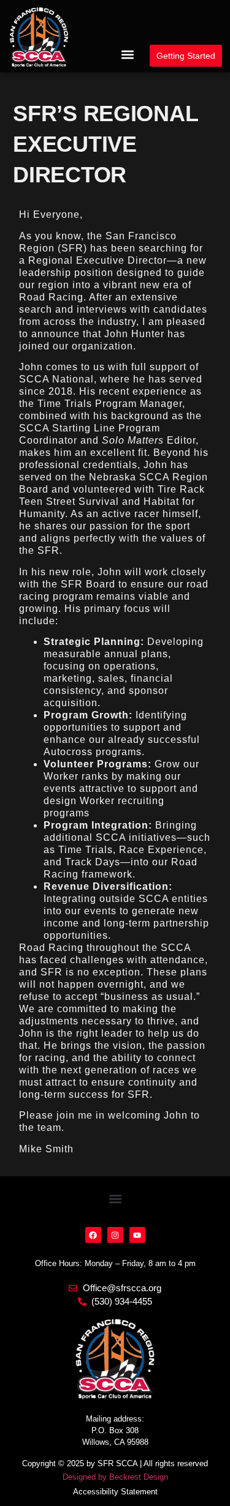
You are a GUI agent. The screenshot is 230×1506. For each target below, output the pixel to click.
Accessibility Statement (115, 1491)
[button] (127, 55)
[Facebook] (93, 1235)
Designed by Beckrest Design (115, 1477)
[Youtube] (137, 1235)
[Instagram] (115, 1235)
